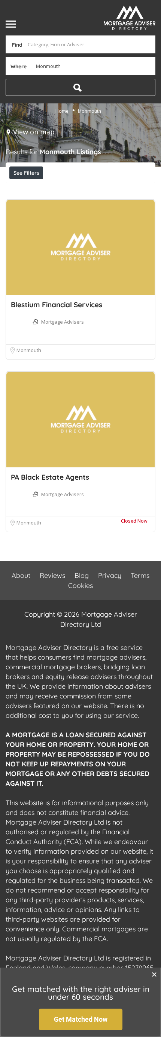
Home (62, 111)
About (21, 575)
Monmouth (28, 350)
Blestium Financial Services (56, 304)
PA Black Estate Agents (50, 477)
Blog (82, 575)
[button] (154, 974)
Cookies (80, 585)
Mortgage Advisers (62, 321)
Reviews (52, 575)
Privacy (109, 575)
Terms (140, 575)
